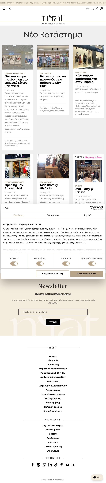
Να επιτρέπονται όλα (86, 274)
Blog (49, 23)
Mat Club (53, 442)
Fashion (8, 73)
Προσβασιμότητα (53, 411)
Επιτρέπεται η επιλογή (52, 274)
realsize (78, 101)
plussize (53, 111)
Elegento (60, 479)
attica (46, 111)
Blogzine (53, 434)
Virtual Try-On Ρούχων (53, 394)
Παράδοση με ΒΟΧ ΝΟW (53, 373)
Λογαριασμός (53, 390)
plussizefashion (11, 146)
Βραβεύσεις (53, 438)
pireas (78, 114)
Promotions (46, 182)
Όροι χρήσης (53, 403)
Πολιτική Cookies (53, 407)
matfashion (22, 140)
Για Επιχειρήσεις (53, 447)
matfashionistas (21, 143)
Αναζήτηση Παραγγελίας (53, 377)
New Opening (10, 140)
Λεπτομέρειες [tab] (53, 215)
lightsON (94, 111)
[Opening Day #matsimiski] (17, 166)
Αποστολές (53, 365)
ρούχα (61, 111)
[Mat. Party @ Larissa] (88, 168)
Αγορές (53, 356)
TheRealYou (80, 106)
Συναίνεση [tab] (18, 215)
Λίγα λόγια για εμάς (53, 426)
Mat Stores (19, 73)
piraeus (86, 114)
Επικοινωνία (53, 451)
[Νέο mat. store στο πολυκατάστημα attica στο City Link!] (53, 57)
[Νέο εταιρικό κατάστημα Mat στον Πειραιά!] (88, 57)
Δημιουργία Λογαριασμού (53, 386)
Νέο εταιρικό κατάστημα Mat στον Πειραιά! (86, 79)
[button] (10, 9)
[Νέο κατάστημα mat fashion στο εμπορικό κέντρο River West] (17, 57)
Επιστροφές (53, 382)
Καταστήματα (53, 430)
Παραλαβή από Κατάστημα (53, 369)
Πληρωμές (53, 360)
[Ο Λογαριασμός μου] (97, 9)
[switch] (40, 264)
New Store (9, 143)
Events (8, 182)
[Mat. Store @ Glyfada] (53, 166)
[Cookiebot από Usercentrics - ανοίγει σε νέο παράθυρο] (91, 208)
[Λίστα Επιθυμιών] (92, 9)
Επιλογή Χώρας (53, 399)
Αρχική (44, 23)
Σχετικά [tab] (87, 215)
